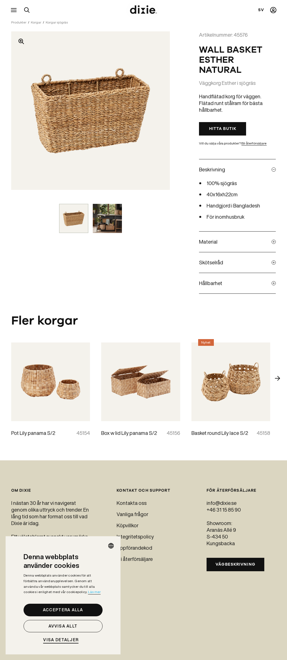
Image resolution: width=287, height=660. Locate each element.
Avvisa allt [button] (62, 626)
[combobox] (111, 546)
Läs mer (94, 591)
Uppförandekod (134, 547)
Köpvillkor (127, 525)
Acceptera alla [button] (63, 610)
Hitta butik (222, 128)
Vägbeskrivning (235, 564)
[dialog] (63, 595)
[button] (63, 640)
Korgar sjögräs (57, 22)
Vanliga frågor (132, 514)
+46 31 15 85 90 (224, 509)
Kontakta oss (132, 503)
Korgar (36, 22)
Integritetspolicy (135, 536)
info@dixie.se (222, 503)
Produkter (18, 22)
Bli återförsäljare (254, 143)
